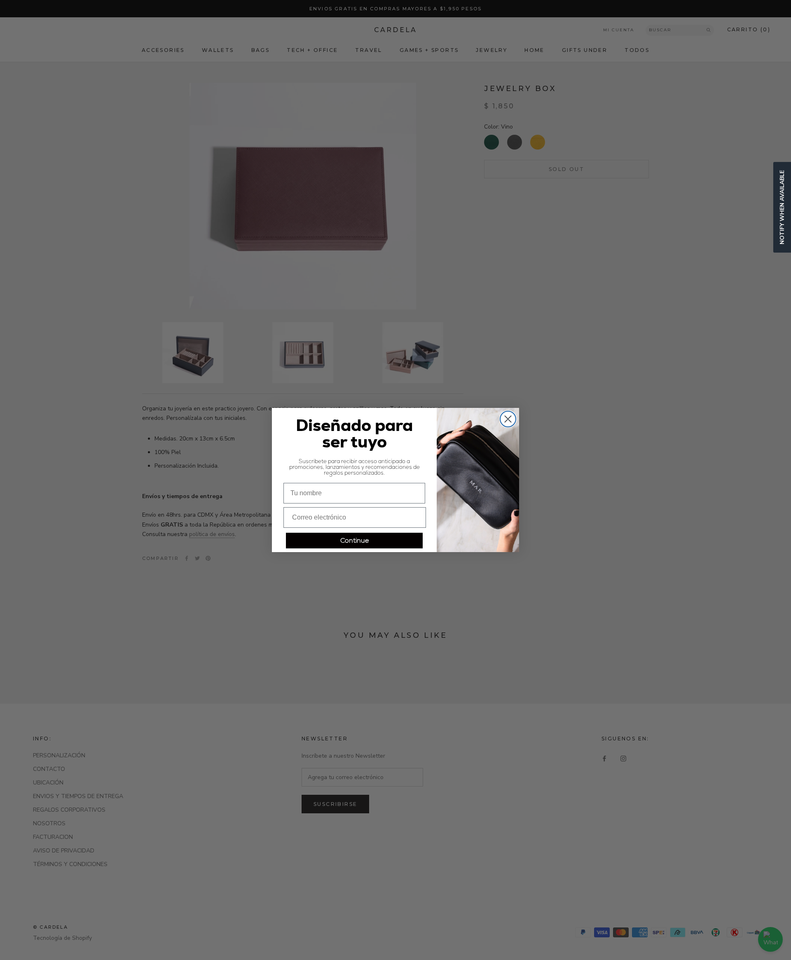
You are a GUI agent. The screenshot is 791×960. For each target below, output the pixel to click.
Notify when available (782, 207)
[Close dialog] (508, 419)
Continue (354, 540)
